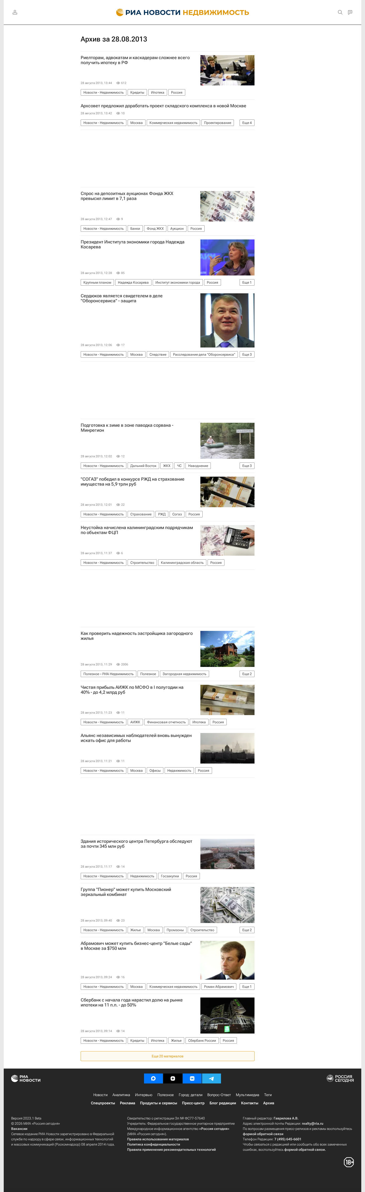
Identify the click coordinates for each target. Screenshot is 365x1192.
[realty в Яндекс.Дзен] (172, 1078)
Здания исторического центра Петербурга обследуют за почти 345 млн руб (136, 844)
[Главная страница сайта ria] (145, 12)
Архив (268, 1103)
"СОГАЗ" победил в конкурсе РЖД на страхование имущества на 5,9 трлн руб (132, 482)
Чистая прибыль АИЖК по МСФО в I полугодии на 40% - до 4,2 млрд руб (132, 690)
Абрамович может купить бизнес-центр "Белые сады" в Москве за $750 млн (136, 946)
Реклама (127, 1103)
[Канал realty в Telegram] (211, 1078)
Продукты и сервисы (158, 1103)
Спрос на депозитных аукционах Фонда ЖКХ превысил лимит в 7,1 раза (127, 196)
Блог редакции (223, 1103)
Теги (268, 1095)
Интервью (143, 1095)
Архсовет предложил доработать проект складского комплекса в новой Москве (163, 105)
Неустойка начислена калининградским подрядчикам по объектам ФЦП (137, 530)
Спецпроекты (103, 1103)
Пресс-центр (193, 1103)
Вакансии (19, 1129)
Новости (100, 1095)
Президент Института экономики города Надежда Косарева (132, 244)
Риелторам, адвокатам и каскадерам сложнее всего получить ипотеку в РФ (135, 60)
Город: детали (190, 1095)
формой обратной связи (263, 1134)
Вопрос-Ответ (219, 1095)
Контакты (249, 1103)
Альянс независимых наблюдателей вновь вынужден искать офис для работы (136, 738)
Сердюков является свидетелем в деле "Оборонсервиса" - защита (122, 298)
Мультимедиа (247, 1095)
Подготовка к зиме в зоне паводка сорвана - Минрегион (127, 428)
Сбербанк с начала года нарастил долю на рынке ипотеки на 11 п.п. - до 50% (132, 1002)
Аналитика (121, 1095)
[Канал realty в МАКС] (153, 1078)
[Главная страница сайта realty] (182, 12)
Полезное (165, 1095)
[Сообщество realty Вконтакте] (192, 1078)
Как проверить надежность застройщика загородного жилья (137, 636)
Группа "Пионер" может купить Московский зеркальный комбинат (126, 892)
